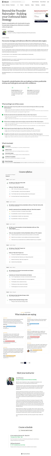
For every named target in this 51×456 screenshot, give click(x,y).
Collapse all (8, 176)
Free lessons (12, 4)
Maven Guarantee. (17, 162)
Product (21, 4)
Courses (3, 4)
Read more (5, 324)
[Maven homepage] (5, 2)
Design (32, 4)
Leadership (43, 4)
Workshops (8, 4)
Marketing (37, 4)
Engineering (27, 4)
